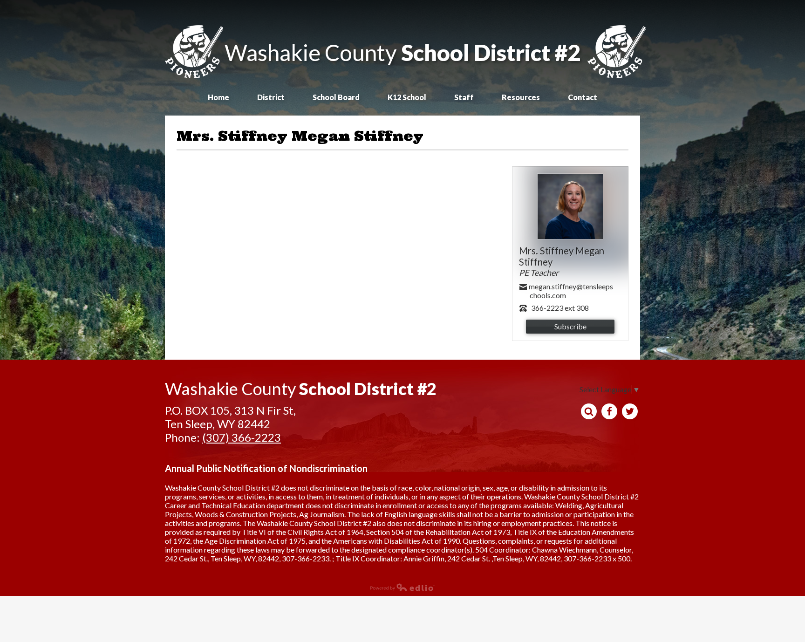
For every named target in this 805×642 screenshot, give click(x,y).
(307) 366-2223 (241, 437)
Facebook (609, 411)
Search (589, 411)
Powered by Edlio (193, 593)
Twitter (630, 411)
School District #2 (402, 52)
